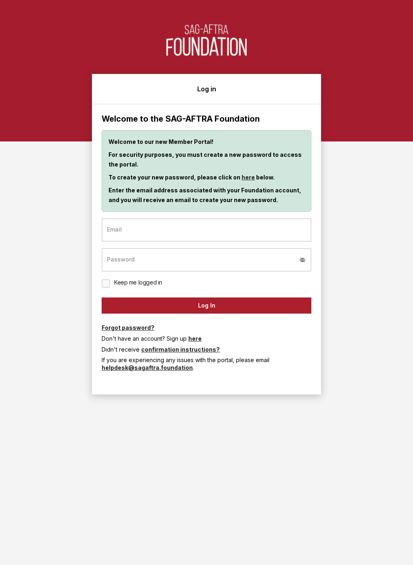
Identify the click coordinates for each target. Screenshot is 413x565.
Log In (206, 305)
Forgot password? (128, 327)
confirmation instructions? (180, 349)
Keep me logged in (138, 282)
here (248, 177)
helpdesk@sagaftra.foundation (147, 367)
